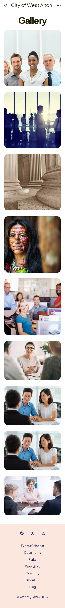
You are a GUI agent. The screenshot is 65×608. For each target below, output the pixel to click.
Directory (32, 573)
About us (32, 580)
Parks (32, 559)
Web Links (32, 566)
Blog (32, 587)
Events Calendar (32, 546)
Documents (32, 552)
